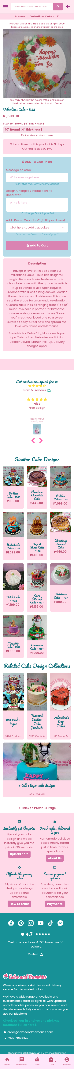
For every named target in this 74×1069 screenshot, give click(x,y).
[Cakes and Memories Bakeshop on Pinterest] (21, 923)
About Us (55, 858)
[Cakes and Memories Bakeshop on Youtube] (40, 923)
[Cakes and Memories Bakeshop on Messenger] (60, 923)
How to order (19, 904)
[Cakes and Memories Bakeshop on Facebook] (11, 923)
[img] (37, 386)
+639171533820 (15, 1038)
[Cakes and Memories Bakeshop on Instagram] (31, 923)
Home (19, 16)
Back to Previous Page (37, 808)
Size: (23, 123)
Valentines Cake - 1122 (45, 16)
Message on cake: (18, 170)
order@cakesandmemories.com (28, 1032)
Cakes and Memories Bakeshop (47, 1053)
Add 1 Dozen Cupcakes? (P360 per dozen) (35, 220)
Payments (55, 904)
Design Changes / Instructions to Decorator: (29, 193)
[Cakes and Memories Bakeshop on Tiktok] (50, 923)
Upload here (19, 854)
